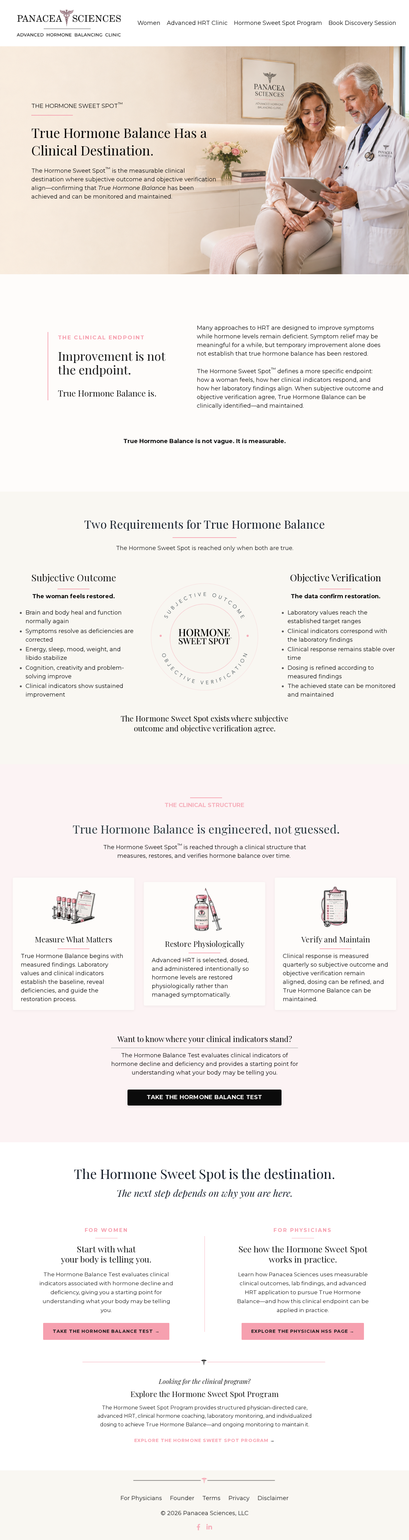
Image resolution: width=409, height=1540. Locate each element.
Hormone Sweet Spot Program (278, 22)
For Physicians (141, 1498)
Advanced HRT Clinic (197, 22)
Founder (183, 1498)
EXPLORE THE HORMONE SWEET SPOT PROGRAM (204, 1440)
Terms (211, 1498)
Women (148, 22)
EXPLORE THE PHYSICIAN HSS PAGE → (303, 1331)
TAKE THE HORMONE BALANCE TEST (204, 1097)
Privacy (239, 1498)
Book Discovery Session (362, 22)
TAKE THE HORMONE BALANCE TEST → (106, 1331)
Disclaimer (273, 1498)
